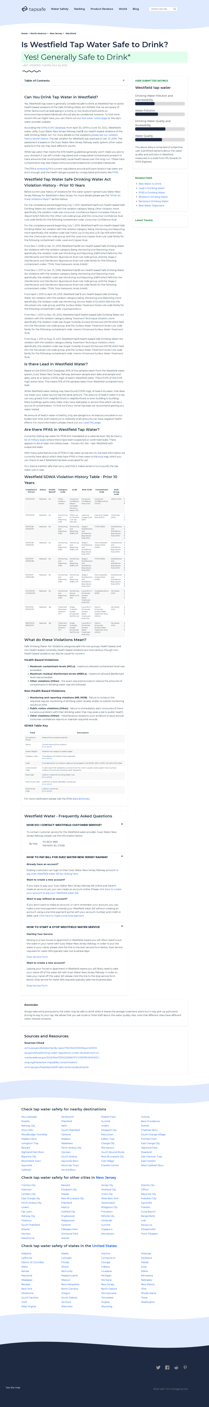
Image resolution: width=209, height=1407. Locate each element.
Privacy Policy (53, 1367)
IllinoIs (65, 1266)
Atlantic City (148, 1185)
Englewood (68, 1216)
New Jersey (106, 1177)
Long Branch (148, 1211)
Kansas (25, 1271)
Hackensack (108, 1202)
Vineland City (108, 1189)
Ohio (143, 1288)
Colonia (145, 1117)
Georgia (105, 1262)
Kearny (65, 1207)
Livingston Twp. (30, 1143)
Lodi (143, 1220)
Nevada (25, 1284)
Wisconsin (67, 1306)
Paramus (26, 1220)
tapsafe (37, 9)
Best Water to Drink (150, 183)
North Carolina (69, 1288)
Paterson (26, 1189)
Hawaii (144, 1262)
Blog (136, 9)
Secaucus (146, 1225)
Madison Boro (29, 1139)
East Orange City (150, 1143)
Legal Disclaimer (81, 1367)
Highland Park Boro (32, 1152)
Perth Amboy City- (71, 1147)
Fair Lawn (26, 1211)
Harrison (66, 1152)
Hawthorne (27, 1238)
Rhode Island (148, 1293)
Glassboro (106, 1229)
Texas (144, 1297)
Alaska (65, 1253)
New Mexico (148, 1284)
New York (26, 1288)
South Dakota (69, 1297)
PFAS (115, 172)
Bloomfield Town (31, 1161)
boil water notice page (94, 118)
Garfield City (68, 1211)
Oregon (65, 1293)
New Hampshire (70, 1284)
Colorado (66, 1258)
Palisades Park (69, 1229)
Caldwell (26, 1169)
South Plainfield (70, 1130)
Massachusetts (69, 1275)
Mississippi (26, 1280)
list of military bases (35, 439)
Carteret (66, 1134)
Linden (105, 1125)
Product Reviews (102, 9)
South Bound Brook (112, 1152)
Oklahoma (27, 1293)
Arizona (105, 1253)
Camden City (28, 1194)
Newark (25, 1147)
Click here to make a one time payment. (61, 915)
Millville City (107, 1216)
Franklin (145, 1207)
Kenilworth (67, 1117)
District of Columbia (32, 1262)
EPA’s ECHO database (53, 127)
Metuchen (107, 1134)
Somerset (106, 1220)
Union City (107, 1194)
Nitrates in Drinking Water (153, 197)
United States (104, 1246)
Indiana (105, 1266)
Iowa (143, 1266)
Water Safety (59, 9)
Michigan (106, 1275)
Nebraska (146, 1280)
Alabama (26, 1253)
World (123, 9)
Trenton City (28, 1185)
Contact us (29, 1367)
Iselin (64, 1125)
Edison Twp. (108, 1139)
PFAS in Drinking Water (152, 192)
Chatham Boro (149, 1130)
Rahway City (28, 1125)
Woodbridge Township (34, 1134)
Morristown (107, 1147)
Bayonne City (28, 1156)
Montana (106, 1280)
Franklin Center (110, 1165)
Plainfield (66, 1121)
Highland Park (149, 1147)
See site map (13, 1387)
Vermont (66, 1302)
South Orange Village (153, 1134)
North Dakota (109, 1288)
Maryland (26, 1275)
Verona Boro (68, 1169)
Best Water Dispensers (151, 205)
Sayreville (26, 1165)
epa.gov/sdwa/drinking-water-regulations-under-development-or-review (65, 1052)
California (26, 1258)
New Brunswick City (112, 1156)
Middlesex (67, 1143)
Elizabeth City (109, 1130)
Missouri (65, 1280)
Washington (148, 1302)
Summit (105, 1121)
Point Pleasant (149, 1233)
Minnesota (147, 1275)
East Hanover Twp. (151, 1156)
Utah (24, 1302)
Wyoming (106, 1306)
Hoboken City (148, 1198)
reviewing (42, 168)
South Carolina (29, 1297)
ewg (100, 456)
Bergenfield (148, 1216)
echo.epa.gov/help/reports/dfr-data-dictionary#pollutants (56, 1067)
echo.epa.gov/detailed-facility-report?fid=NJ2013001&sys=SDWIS (60, 1048)
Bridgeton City (109, 1207)
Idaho (24, 1266)
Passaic (65, 1194)
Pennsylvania (108, 1293)
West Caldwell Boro (152, 1165)
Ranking (79, 9)
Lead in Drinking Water (152, 188)
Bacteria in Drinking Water (154, 201)
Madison (66, 1139)
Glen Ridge (107, 1161)
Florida (65, 1262)
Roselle (25, 1121)
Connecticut (108, 1258)
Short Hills (27, 1130)
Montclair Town (70, 1165)
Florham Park (149, 1139)
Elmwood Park (69, 1233)
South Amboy (69, 1156)
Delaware (146, 1258)
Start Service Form (37, 957)
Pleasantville (148, 1229)
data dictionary (81, 798)
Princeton (107, 1211)
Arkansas (146, 1253)
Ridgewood (67, 1220)
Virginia (105, 1302)
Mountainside (29, 1117)
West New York (110, 1198)
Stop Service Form (37, 985)
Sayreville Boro (69, 1161)
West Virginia (28, 1306)
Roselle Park (108, 1117)
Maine (144, 1271)
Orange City (108, 1143)
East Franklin (148, 1161)
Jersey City (107, 1185)
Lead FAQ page (92, 422)
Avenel (145, 1125)
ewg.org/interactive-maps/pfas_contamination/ (50, 1062)
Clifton (145, 1189)
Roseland (146, 1152)
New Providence (150, 1121)
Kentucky (67, 1271)
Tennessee (107, 1297)
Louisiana (106, 1271)
